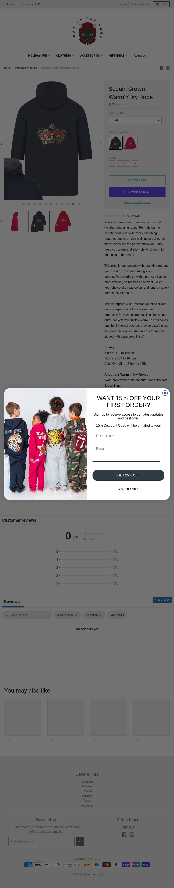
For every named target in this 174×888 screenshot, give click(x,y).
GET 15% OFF (128, 475)
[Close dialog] (165, 393)
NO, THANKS (128, 489)
